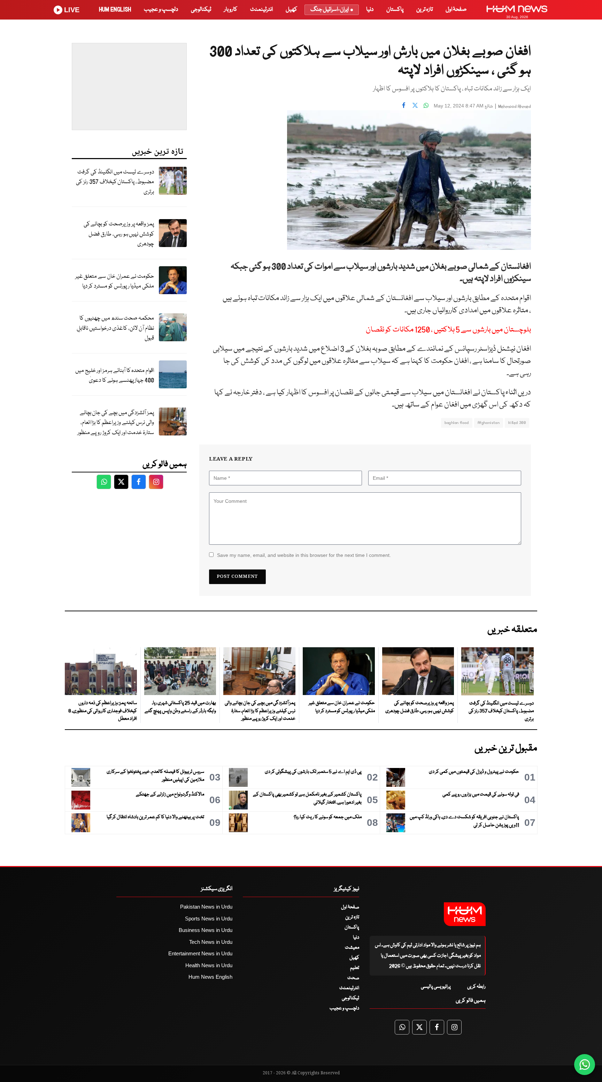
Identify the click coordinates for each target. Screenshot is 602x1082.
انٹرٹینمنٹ (261, 9)
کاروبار (230, 9)
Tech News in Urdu (210, 942)
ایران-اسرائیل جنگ (329, 9)
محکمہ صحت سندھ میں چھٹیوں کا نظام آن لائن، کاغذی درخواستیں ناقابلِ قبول (115, 328)
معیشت (352, 948)
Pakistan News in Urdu (206, 907)
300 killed (517, 423)
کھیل (291, 9)
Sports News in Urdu (208, 918)
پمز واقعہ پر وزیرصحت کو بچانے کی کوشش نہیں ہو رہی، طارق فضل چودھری (119, 234)
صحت (353, 978)
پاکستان (394, 9)
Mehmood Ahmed (514, 106)
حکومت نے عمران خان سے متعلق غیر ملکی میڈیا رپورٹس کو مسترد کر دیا (114, 281)
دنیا (369, 9)
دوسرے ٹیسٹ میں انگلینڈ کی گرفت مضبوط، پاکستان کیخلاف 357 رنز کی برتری (115, 182)
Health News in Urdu (208, 965)
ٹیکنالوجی (201, 9)
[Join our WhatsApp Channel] (584, 1064)
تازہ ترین (424, 9)
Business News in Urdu (205, 930)
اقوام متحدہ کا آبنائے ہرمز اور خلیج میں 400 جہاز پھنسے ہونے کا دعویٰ (114, 375)
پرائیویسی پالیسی (436, 987)
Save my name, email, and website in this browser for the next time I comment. (304, 555)
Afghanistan (489, 423)
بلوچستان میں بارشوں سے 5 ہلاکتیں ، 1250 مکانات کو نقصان (448, 330)
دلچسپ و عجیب (161, 9)
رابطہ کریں (476, 987)
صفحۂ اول (456, 9)
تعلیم (354, 968)
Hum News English (210, 977)
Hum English (115, 9)
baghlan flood (457, 423)
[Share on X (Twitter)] (415, 105)
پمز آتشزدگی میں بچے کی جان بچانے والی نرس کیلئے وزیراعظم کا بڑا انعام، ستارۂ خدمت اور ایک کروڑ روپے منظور (115, 423)
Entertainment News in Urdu (200, 953)
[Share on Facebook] (404, 105)
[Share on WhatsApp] (426, 105)
